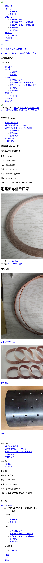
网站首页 (8, 6)
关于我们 (8, 9)
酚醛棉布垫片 (24, 110)
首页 (16, 108)
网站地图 (4, 505)
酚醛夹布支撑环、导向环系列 (21, 22)
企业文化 (13, 14)
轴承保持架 (14, 136)
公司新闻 (13, 35)
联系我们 (8, 41)
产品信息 (23, 108)
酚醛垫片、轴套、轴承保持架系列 (23, 25)
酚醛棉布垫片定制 (15, 264)
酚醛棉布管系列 (16, 19)
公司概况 (13, 12)
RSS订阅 (12, 505)
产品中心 (8, 17)
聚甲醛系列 (14, 27)
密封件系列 (14, 30)
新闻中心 (8, 33)
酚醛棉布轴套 (15, 133)
